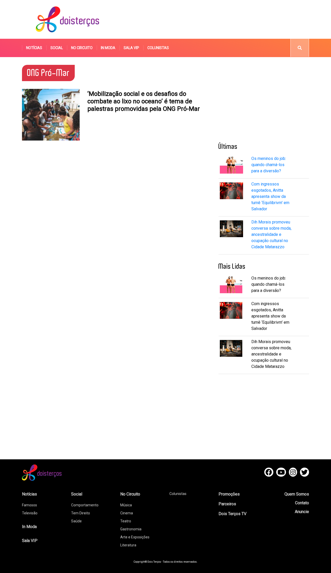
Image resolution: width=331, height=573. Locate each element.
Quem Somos (296, 494)
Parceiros (227, 503)
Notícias (34, 48)
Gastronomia (130, 529)
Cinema (126, 513)
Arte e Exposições (134, 537)
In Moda (108, 48)
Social (56, 48)
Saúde (76, 521)
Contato (302, 502)
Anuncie (302, 511)
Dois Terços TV (232, 513)
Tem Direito (80, 513)
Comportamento (85, 505)
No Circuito (82, 48)
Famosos (29, 505)
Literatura (128, 545)
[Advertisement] (214, 19)
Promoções (229, 494)
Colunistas (158, 48)
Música (126, 505)
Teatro (125, 521)
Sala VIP (131, 48)
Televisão (29, 513)
